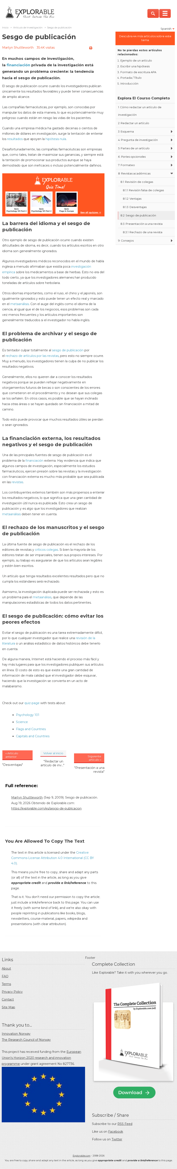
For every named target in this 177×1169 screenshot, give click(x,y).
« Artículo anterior (11, 754)
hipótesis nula (56, 139)
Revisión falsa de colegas (143, 190)
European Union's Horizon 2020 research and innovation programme (41, 1058)
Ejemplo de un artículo (136, 60)
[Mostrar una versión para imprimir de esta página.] (90, 48)
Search (153, 13)
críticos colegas (46, 550)
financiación (18, 65)
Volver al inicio (53, 753)
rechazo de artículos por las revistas (32, 356)
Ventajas (132, 198)
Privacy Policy (12, 992)
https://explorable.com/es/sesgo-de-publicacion (46, 808)
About (6, 968)
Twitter (117, 1139)
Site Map (8, 1007)
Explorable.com (81, 1155)
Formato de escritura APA (138, 72)
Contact (8, 999)
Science (22, 722)
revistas (17, 482)
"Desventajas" (12, 765)
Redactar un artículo (133, 123)
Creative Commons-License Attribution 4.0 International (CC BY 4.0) (52, 858)
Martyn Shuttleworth (18, 47)
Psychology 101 (27, 715)
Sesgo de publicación (138, 215)
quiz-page (32, 703)
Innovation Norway (16, 1034)
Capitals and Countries (32, 736)
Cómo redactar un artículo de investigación (139, 111)
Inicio (5, 27)
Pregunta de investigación (138, 140)
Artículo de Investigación (28, 27)
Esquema (126, 131)
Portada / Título (131, 77)
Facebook (115, 1132)
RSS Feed (124, 1124)
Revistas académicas (134, 173)
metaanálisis (19, 304)
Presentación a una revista (141, 223)
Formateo (126, 165)
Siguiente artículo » (94, 757)
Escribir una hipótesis (135, 66)
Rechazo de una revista (142, 232)
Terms (6, 984)
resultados (15, 139)
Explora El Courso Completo (144, 98)
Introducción (129, 83)
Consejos (126, 240)
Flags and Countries (31, 729)
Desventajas (135, 207)
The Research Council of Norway (26, 1040)
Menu (165, 13)
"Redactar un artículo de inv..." (52, 763)
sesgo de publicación (68, 350)
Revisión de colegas (136, 182)
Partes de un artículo (134, 148)
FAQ (5, 976)
